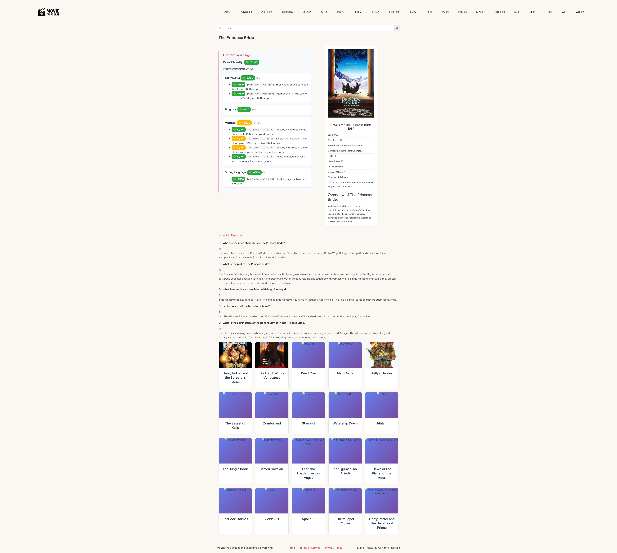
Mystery (480, 11)
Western (580, 11)
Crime (324, 11)
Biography (287, 11)
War (564, 11)
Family (357, 11)
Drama (340, 11)
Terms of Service (310, 547)
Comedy (307, 11)
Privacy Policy (333, 547)
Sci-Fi (517, 11)
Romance (499, 11)
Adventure (246, 11)
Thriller (548, 11)
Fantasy (375, 11)
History (412, 11)
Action (227, 11)
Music (445, 11)
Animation (267, 11)
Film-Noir (394, 11)
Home (291, 547)
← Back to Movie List (231, 235)
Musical (462, 11)
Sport (532, 11)
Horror (429, 11)
